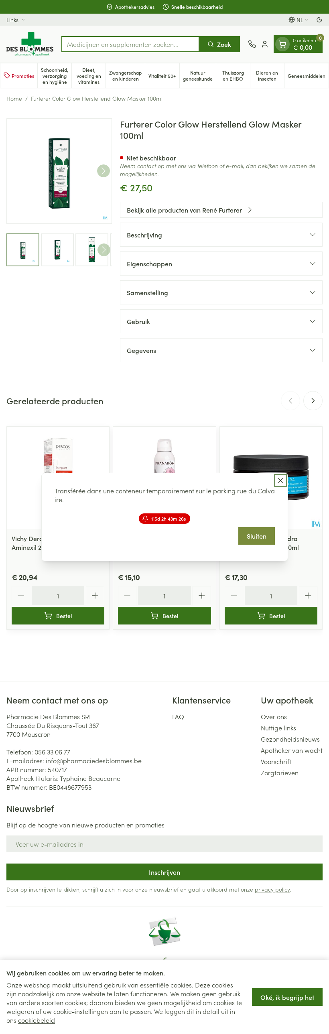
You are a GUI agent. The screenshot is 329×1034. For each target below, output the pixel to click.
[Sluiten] (280, 480)
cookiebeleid (36, 1020)
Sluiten (256, 535)
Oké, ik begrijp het (287, 997)
